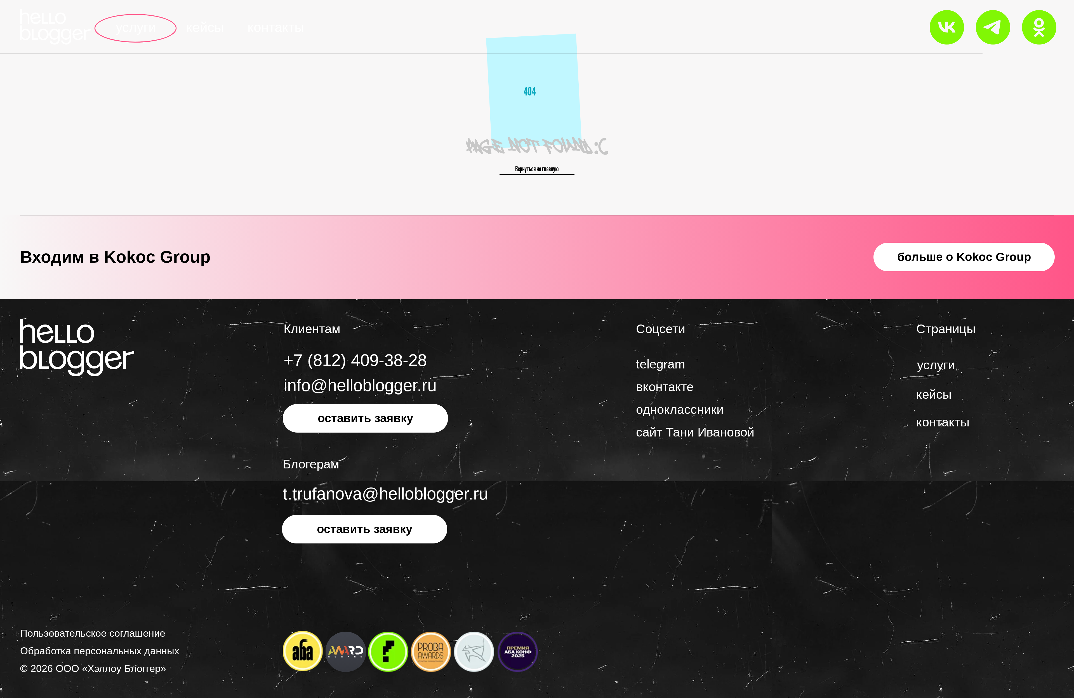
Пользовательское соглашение (92, 633)
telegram (660, 364)
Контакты (942, 422)
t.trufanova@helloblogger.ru (385, 493)
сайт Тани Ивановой (695, 432)
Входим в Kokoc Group (115, 257)
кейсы (205, 27)
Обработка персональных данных (99, 651)
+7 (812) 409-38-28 (355, 360)
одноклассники (680, 409)
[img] (55, 27)
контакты (276, 27)
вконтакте (665, 387)
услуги (136, 27)
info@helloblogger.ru (360, 385)
